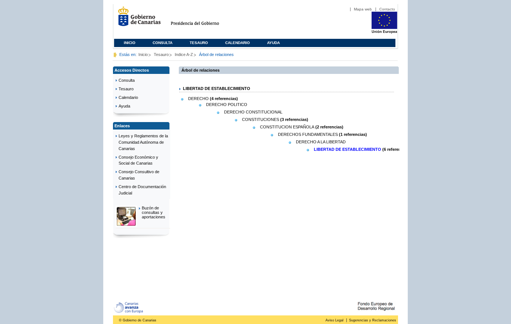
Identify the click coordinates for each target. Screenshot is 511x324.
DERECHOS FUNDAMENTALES (308, 134)
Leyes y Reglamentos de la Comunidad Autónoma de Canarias (143, 142)
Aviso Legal (334, 320)
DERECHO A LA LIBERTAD (321, 142)
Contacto (387, 9)
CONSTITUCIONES (260, 119)
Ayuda (273, 43)
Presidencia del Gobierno (202, 19)
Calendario (237, 43)
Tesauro (199, 43)
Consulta (162, 43)
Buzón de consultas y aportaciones (153, 212)
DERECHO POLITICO (226, 104)
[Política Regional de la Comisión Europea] (384, 32)
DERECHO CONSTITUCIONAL (253, 112)
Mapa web (363, 9)
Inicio (129, 43)
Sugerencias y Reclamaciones (372, 320)
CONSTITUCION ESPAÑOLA (287, 127)
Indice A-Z (184, 54)
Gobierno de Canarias (137, 19)
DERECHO (198, 98)
